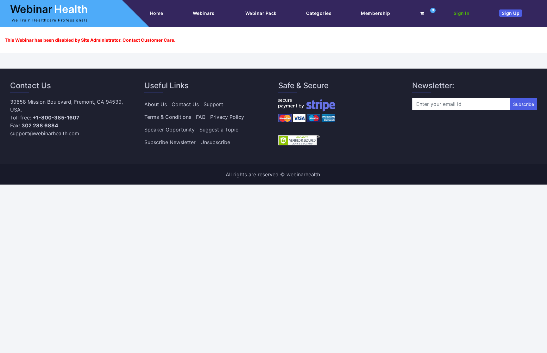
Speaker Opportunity (169, 129)
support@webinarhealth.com (44, 133)
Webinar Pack (261, 13)
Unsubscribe (215, 142)
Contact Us (185, 104)
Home (156, 13)
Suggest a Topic (218, 129)
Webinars (204, 13)
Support (213, 104)
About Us (155, 104)
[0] (422, 13)
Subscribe (523, 104)
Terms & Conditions (167, 117)
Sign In (462, 13)
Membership (375, 13)
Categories (318, 13)
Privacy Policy (227, 117)
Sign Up (511, 13)
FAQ (200, 117)
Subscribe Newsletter (170, 142)
